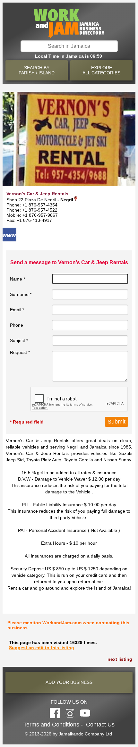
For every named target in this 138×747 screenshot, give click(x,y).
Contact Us (100, 724)
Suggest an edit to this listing (41, 647)
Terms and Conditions (51, 724)
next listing (120, 659)
